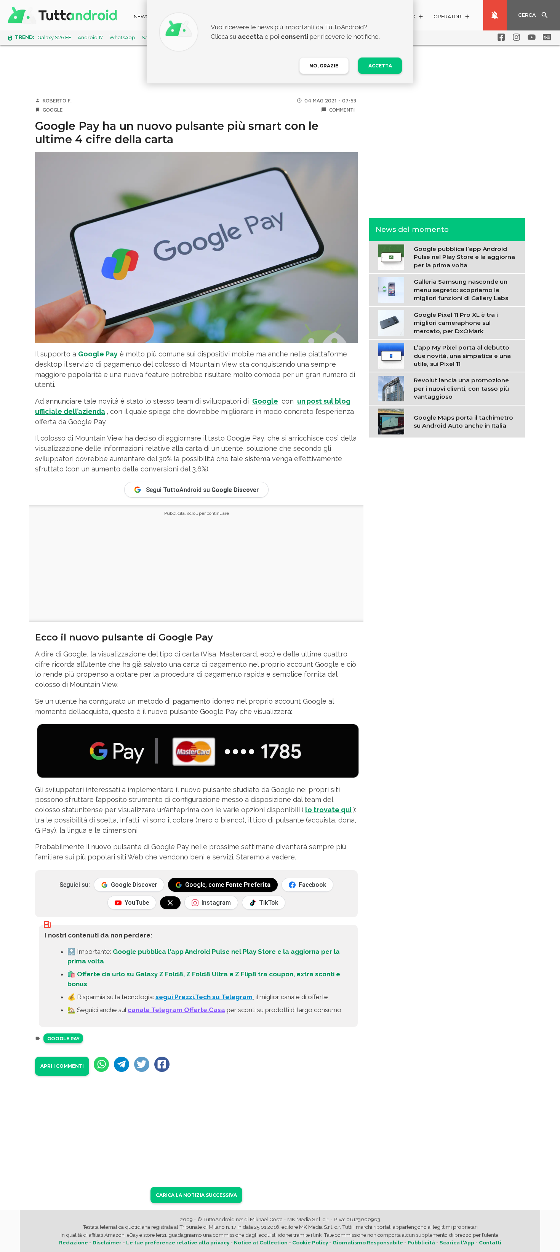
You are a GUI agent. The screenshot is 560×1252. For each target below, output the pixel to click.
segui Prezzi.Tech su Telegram (204, 997)
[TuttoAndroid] (64, 15)
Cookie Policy (310, 1242)
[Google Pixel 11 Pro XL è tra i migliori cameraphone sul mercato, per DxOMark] (393, 322)
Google (53, 110)
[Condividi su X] (141, 1064)
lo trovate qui (328, 810)
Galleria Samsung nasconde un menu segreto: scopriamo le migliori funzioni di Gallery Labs (461, 290)
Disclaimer (107, 1242)
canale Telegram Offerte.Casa (176, 1010)
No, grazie (323, 66)
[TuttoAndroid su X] (170, 902)
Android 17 (90, 37)
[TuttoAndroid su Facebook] (499, 37)
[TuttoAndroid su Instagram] (515, 37)
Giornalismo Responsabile (368, 1242)
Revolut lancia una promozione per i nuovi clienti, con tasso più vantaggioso (461, 388)
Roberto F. (57, 100)
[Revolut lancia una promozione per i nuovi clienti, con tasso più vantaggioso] (393, 388)
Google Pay (98, 354)
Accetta (380, 66)
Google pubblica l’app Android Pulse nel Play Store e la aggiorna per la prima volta (464, 257)
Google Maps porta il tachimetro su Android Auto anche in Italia (463, 421)
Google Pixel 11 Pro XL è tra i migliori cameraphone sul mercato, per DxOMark (456, 322)
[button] (452, 17)
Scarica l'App (457, 1242)
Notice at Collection (261, 1242)
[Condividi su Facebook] (162, 1064)
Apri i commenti (62, 1066)
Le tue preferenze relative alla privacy (177, 1242)
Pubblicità (421, 1242)
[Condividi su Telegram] (121, 1064)
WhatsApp (122, 37)
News (141, 16)
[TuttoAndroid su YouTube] (530, 37)
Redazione (73, 1242)
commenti (342, 110)
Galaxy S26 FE (54, 37)
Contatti (490, 1242)
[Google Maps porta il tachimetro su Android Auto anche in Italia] (393, 421)
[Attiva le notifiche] (495, 15)
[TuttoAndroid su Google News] (545, 37)
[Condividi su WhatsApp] (101, 1064)
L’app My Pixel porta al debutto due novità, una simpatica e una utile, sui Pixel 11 (462, 355)
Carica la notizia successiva (196, 1195)
